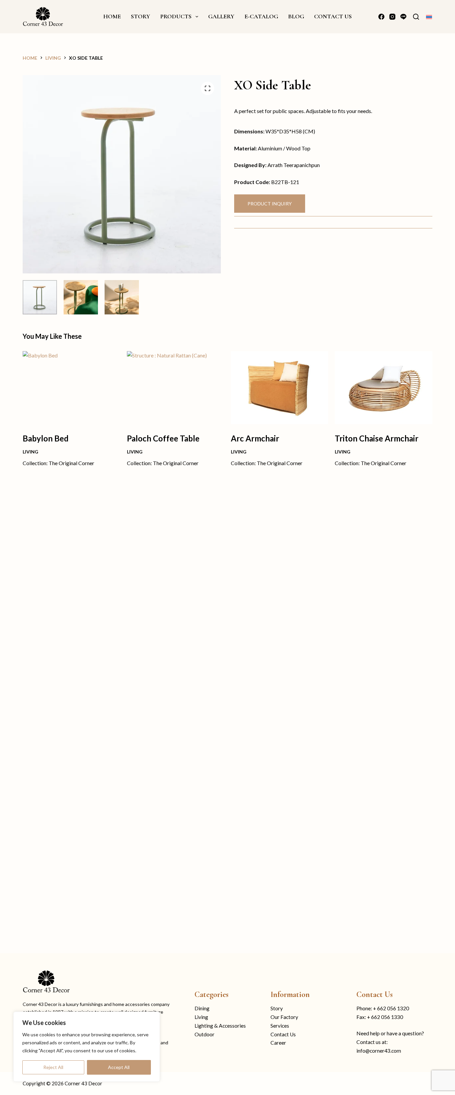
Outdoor (205, 1034)
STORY (140, 16)
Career (278, 1043)
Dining (202, 1008)
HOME (112, 16)
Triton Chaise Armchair (376, 438)
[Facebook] (381, 17)
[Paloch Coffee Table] (175, 387)
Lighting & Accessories (220, 1026)
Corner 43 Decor (83, 1083)
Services (279, 1026)
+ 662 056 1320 (391, 1008)
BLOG (296, 16)
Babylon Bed (46, 438)
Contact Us (283, 1034)
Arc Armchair (255, 438)
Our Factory (284, 1017)
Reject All (53, 1067)
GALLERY (221, 16)
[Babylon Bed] (71, 387)
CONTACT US (333, 16)
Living (30, 451)
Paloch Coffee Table (163, 438)
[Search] (416, 17)
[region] (86, 1047)
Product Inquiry (269, 203)
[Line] (403, 17)
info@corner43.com (378, 1051)
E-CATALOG (261, 16)
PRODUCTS (176, 16)
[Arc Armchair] (279, 387)
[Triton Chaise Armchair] (383, 387)
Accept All (119, 1067)
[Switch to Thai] (429, 16)
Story (276, 1008)
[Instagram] (392, 17)
